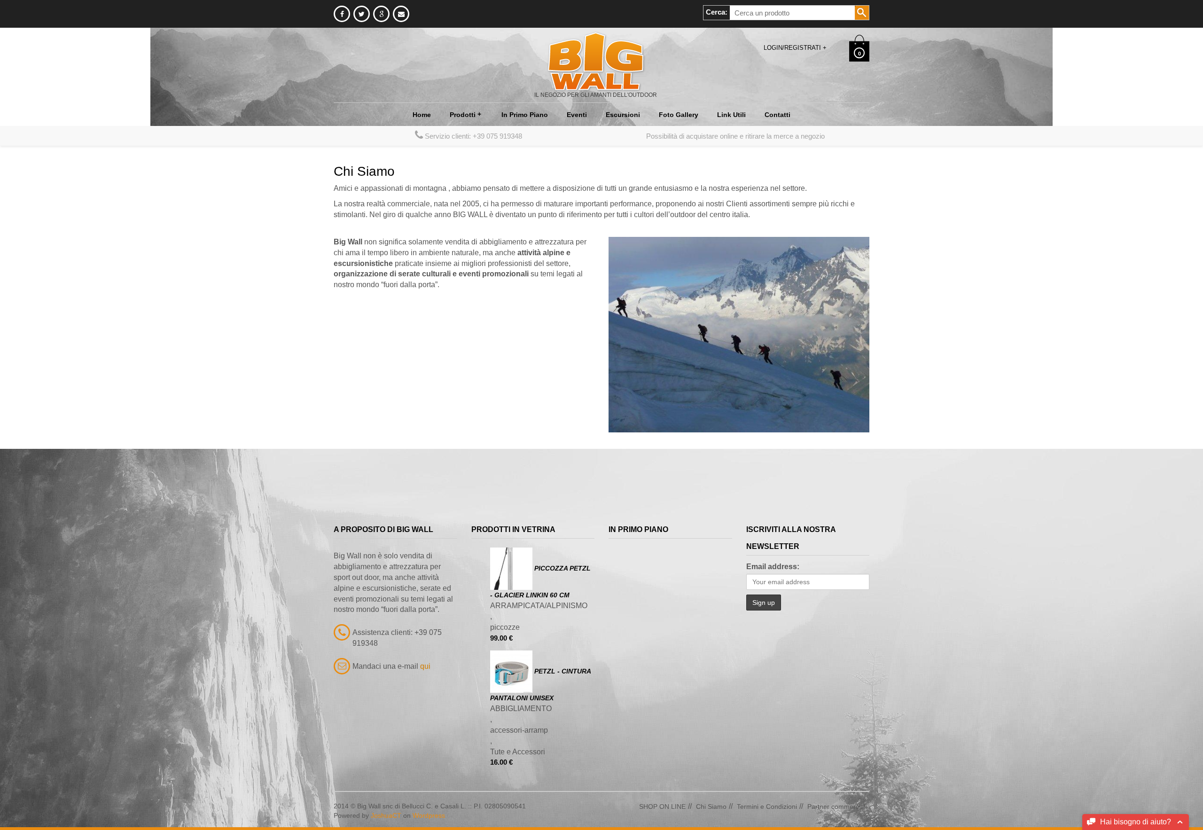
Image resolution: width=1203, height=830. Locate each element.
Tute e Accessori (517, 752)
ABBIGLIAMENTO (521, 709)
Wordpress (429, 815)
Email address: (772, 567)
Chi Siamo (711, 806)
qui (425, 666)
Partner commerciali (837, 806)
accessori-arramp (519, 730)
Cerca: (716, 12)
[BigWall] (596, 61)
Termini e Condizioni (767, 806)
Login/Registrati (795, 47)
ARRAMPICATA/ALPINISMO (538, 606)
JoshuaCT (386, 815)
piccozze (505, 627)
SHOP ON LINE (662, 806)
